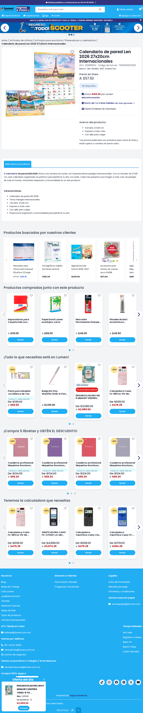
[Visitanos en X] (131, 682)
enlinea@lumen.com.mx (17, 632)
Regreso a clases (132, 637)
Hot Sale (127, 632)
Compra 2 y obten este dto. (19, 399)
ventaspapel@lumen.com (126, 604)
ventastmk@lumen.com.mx (19, 649)
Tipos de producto (11, 615)
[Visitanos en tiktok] (102, 682)
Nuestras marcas (10, 605)
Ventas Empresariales (13, 620)
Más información (91, 97)
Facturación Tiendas (66, 582)
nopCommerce (78, 695)
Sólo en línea (82, 385)
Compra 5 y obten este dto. (19, 471)
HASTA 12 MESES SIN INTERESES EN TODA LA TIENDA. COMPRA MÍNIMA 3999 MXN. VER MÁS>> (71, 20)
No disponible (89, 86)
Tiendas (5, 601)
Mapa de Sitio (8, 610)
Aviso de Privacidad (118, 582)
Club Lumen (7, 591)
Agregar (20, 340)
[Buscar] (100, 9)
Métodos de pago (118, 586)
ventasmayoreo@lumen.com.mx (22, 667)
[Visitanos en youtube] (138, 682)
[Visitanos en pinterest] (124, 682)
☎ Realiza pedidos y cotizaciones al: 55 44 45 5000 (70, 2)
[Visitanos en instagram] (109, 682)
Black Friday (129, 646)
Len (88, 68)
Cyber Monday (131, 651)
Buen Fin (127, 642)
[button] (4, 314)
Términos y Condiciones (121, 591)
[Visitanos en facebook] (116, 682)
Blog (3, 582)
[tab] (70, 350)
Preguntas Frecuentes (67, 586)
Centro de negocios (15, 654)
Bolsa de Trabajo (10, 586)
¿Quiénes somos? (10, 596)
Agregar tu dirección (131, 15)
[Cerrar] (140, 20)
